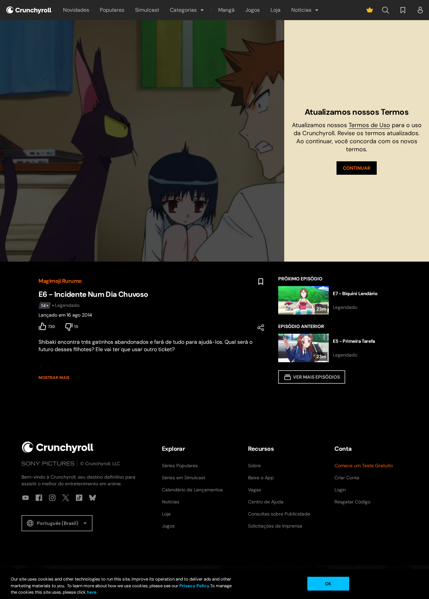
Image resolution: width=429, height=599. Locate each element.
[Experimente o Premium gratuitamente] (370, 10)
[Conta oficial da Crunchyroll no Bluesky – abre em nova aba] (92, 498)
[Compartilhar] (260, 327)
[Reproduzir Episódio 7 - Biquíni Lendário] (334, 300)
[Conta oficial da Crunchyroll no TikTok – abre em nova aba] (79, 498)
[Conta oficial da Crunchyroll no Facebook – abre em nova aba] (39, 498)
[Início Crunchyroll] (57, 447)
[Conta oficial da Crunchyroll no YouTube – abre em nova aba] (25, 498)
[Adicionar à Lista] (260, 281)
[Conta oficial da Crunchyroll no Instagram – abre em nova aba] (52, 498)
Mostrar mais (54, 377)
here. (92, 592)
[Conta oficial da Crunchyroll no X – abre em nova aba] (66, 498)
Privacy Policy (194, 586)
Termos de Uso (369, 125)
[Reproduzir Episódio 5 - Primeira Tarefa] (334, 348)
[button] (187, 10)
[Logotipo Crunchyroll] (29, 10)
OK (328, 583)
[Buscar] (385, 10)
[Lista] (403, 10)
